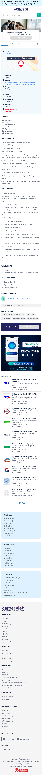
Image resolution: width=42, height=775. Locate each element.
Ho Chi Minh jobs (9, 548)
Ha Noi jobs (7, 550)
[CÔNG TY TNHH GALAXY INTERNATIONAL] (7, 470)
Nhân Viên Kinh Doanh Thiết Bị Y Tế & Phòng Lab (24, 380)
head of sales (31, 314)
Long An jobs (8, 558)
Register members (7, 642)
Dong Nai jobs (8, 555)
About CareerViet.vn (7, 670)
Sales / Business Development (14, 82)
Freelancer (4, 711)
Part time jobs (8, 580)
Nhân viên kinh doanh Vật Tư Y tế (23, 444)
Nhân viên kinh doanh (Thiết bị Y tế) (24, 490)
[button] (40, 1)
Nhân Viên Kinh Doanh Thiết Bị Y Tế (24, 408)
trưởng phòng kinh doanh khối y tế (13, 314)
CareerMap (4, 626)
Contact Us (5, 702)
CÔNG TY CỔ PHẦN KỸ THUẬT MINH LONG (24, 458)
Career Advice (5, 629)
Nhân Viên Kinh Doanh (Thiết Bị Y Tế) (24, 431)
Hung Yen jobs (8, 565)
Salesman (4, 726)
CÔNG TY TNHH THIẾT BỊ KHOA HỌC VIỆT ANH (21, 34)
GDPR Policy (5, 675)
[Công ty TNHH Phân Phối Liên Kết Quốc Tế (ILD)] (7, 480)
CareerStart (5, 639)
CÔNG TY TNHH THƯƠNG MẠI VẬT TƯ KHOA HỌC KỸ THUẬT (25, 422)
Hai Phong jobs (8, 563)
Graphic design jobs (10, 595)
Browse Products (6, 658)
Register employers (7, 661)
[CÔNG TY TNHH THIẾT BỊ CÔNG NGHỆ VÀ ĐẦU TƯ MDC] (7, 383)
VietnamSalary (6, 624)
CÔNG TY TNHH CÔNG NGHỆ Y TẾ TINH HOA (25, 410)
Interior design (6, 713)
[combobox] (19, 15)
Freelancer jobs (9, 585)
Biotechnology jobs (10, 531)
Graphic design (6, 718)
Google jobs (7, 582)
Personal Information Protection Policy (13, 683)
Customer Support (7, 688)
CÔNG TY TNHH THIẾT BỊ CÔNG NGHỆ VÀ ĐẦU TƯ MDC (25, 384)
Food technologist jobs (11, 536)
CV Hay (3, 621)
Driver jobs (7, 590)
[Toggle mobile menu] (2, 9)
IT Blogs (4, 631)
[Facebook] (1, 749)
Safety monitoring (7, 721)
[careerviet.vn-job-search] (8, 739)
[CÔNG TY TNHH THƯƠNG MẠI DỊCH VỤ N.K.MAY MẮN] (7, 447)
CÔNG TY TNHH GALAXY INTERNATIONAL (24, 469)
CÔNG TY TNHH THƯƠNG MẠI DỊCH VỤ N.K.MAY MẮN (23, 447)
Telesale (4, 723)
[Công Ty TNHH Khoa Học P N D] (7, 493)
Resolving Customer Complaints (11, 685)
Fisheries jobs (8, 533)
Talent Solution (6, 656)
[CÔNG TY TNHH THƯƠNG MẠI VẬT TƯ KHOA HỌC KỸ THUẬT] (7, 422)
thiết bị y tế (6, 318)
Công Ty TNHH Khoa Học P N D (21, 492)
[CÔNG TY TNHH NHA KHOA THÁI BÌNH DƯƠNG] (7, 434)
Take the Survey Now (27, 5)
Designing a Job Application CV (17, 298)
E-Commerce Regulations (9, 677)
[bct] (21, 770)
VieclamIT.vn (5, 699)
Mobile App (4, 634)
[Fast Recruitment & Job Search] (21, 9)
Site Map (4, 636)
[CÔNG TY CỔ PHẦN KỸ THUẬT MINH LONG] (7, 459)
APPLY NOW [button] (21, 38)
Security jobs (8, 523)
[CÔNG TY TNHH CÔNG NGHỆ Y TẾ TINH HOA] (7, 411)
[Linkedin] (5, 749)
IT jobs (6, 587)
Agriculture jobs (9, 528)
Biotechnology (31, 84)
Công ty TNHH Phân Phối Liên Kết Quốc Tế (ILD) (24, 480)
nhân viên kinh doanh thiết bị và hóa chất (25, 318)
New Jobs (4, 618)
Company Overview (18, 44)
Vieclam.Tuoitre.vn (7, 697)
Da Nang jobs (8, 560)
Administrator (5, 729)
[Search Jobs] (39, 15)
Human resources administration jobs (15, 592)
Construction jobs (9, 521)
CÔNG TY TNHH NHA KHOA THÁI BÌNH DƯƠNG (23, 434)
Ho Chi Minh (8, 54)
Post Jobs (4, 650)
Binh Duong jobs (9, 553)
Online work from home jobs (12, 578)
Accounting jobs (9, 518)
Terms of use (5, 680)
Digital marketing (7, 716)
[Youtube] (9, 749)
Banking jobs (8, 526)
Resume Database (7, 653)
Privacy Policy (5, 672)
